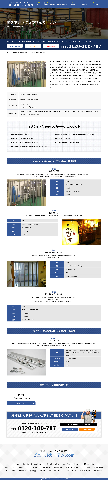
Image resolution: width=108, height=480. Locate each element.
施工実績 (33, 470)
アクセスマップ (85, 470)
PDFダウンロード (21, 403)
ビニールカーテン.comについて (33, 464)
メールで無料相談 (14, 46)
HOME (8, 52)
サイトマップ (71, 470)
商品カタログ (51, 46)
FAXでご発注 (33, 46)
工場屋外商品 (58, 467)
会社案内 (42, 470)
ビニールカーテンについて (71, 464)
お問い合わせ (98, 470)
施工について (23, 467)
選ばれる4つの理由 (53, 464)
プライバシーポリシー (56, 470)
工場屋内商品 (23, 52)
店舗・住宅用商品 (72, 467)
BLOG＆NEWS (10, 470)
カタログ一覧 (86, 467)
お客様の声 (22, 470)
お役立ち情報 (98, 467)
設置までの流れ (89, 464)
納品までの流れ (10, 467)
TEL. (81, 46)
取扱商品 (15, 52)
